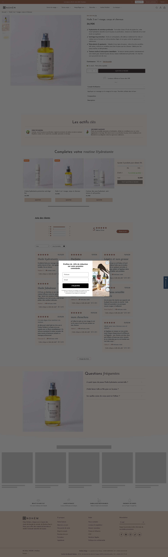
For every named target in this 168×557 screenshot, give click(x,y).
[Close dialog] (107, 262)
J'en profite (75, 286)
